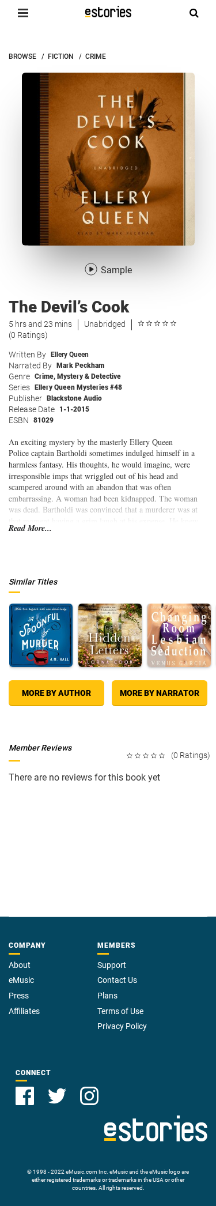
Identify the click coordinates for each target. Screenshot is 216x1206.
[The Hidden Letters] (110, 635)
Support (111, 965)
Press (19, 995)
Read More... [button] (30, 528)
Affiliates (24, 1011)
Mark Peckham (80, 365)
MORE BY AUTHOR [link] (56, 693)
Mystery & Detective (89, 376)
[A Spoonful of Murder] (41, 635)
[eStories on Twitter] (57, 1095)
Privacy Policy (122, 1026)
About (20, 965)
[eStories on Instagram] (89, 1095)
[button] (23, 12)
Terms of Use (120, 1011)
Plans (107, 995)
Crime (45, 376)
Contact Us (117, 980)
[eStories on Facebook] (25, 1095)
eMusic (21, 980)
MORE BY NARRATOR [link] (159, 693)
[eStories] (108, 11)
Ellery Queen (70, 355)
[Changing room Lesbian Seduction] (179, 635)
